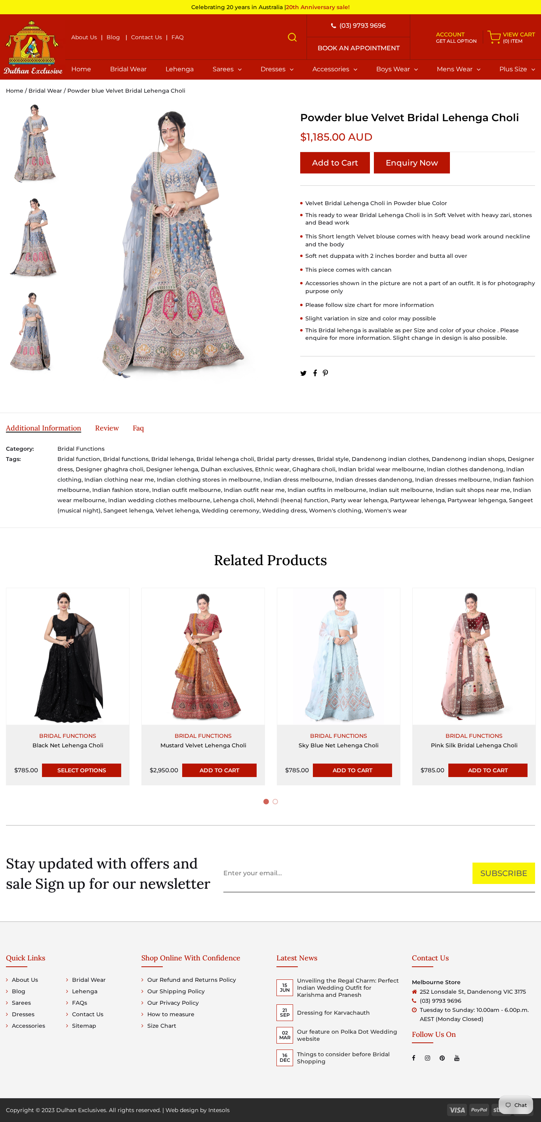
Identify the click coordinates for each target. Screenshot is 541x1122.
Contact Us (146, 37)
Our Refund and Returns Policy (191, 980)
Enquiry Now (412, 163)
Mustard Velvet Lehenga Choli (203, 745)
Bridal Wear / (48, 90)
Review (107, 427)
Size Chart (161, 1026)
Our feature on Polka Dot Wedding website (347, 1035)
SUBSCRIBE (503, 873)
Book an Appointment (359, 48)
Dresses (273, 69)
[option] (34, 149)
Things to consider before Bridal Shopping (343, 1058)
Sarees (223, 69)
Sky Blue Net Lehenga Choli (339, 745)
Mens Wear (454, 69)
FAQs (79, 1003)
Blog (113, 37)
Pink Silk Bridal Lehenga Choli (474, 745)
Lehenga (180, 69)
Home (81, 69)
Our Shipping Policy (176, 991)
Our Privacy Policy (173, 1003)
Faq (138, 427)
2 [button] (276, 803)
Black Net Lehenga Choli (67, 745)
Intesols (219, 1110)
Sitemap (84, 1026)
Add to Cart (335, 163)
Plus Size (513, 69)
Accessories (330, 69)
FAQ (177, 37)
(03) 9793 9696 (362, 25)
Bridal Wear (128, 69)
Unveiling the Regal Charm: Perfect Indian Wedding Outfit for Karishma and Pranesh (348, 987)
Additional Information (43, 427)
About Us (84, 37)
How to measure (170, 1014)
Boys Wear (393, 69)
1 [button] (267, 803)
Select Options (81, 770)
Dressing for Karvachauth (333, 1012)
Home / (17, 90)
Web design (182, 1110)
